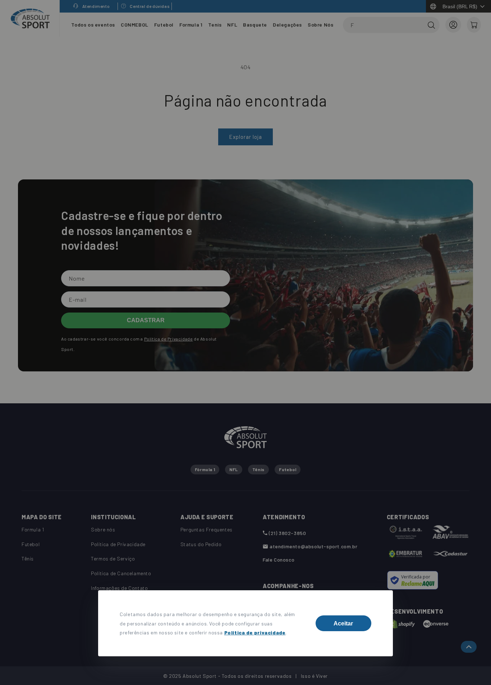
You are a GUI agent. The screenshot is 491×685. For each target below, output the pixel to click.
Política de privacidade (255, 632)
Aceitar (343, 623)
